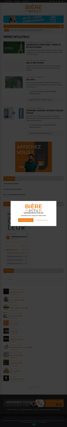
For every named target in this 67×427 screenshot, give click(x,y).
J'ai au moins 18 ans (26, 220)
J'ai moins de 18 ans (41, 220)
